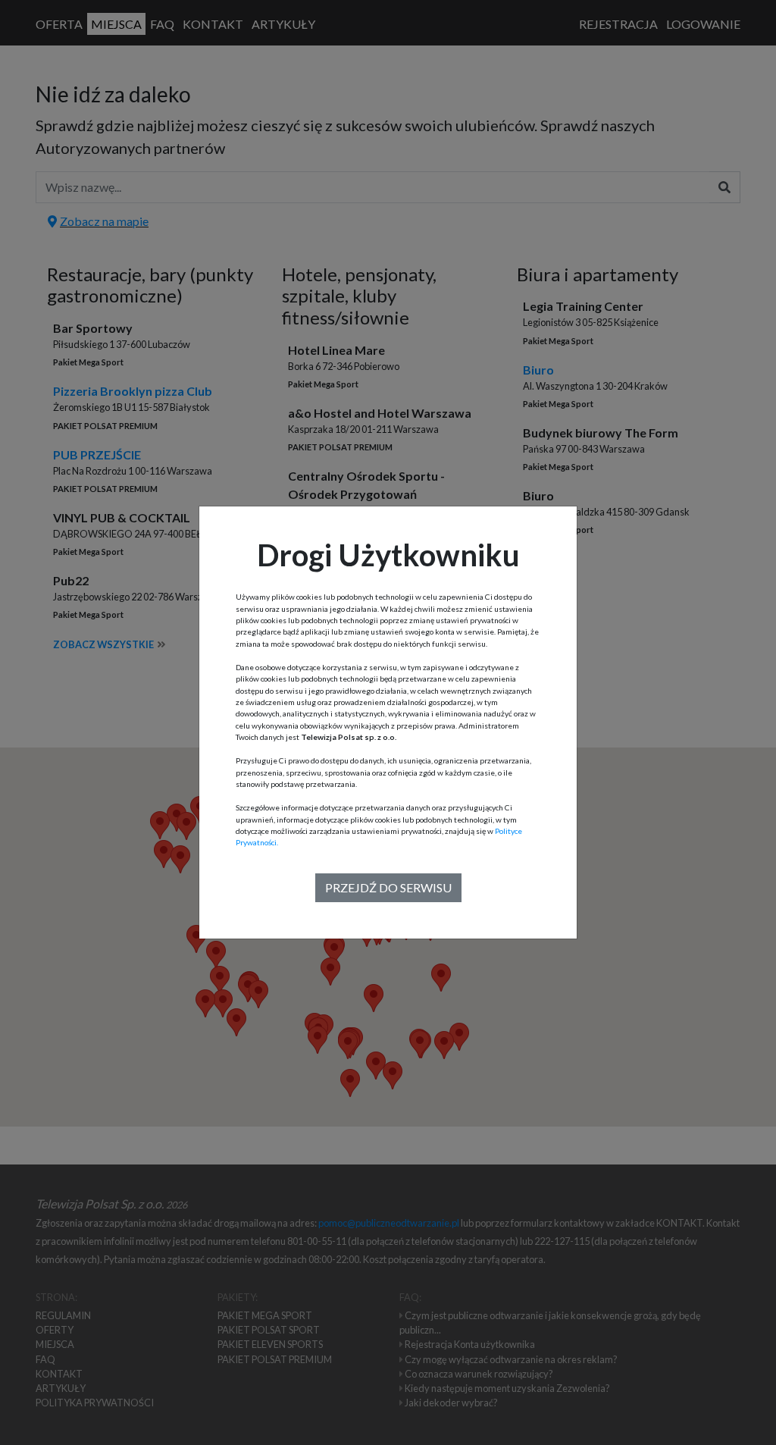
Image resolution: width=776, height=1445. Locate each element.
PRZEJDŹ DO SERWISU (388, 887)
